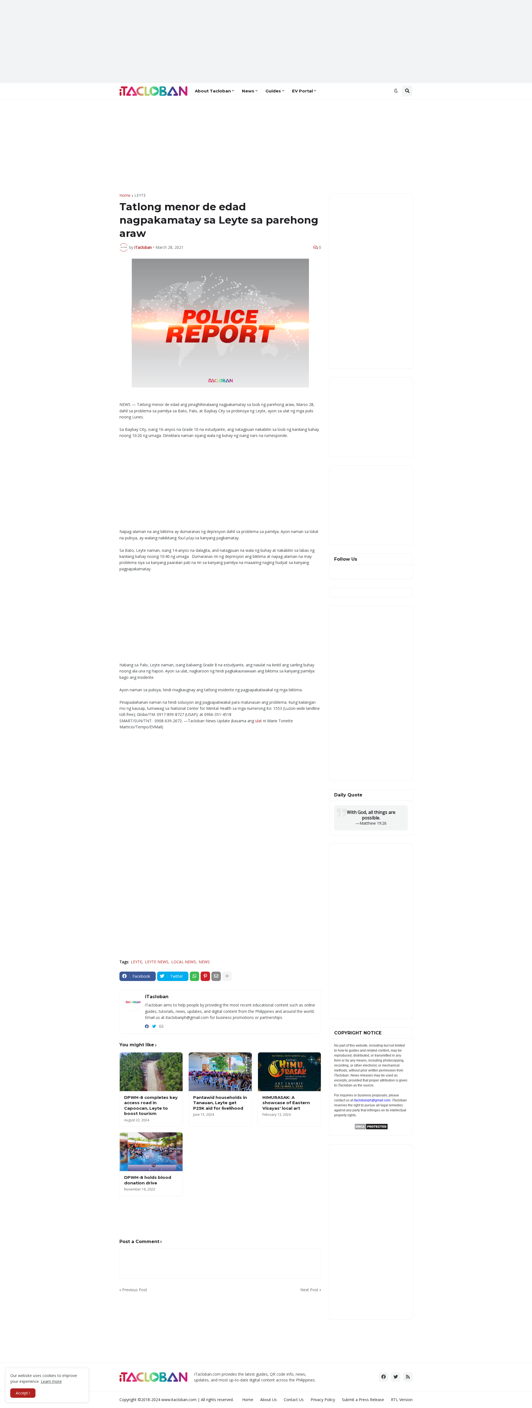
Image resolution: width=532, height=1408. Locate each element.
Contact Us (294, 1399)
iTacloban (156, 996)
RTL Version (402, 1399)
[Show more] (227, 976)
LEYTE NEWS (156, 961)
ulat (258, 720)
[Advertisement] (266, 41)
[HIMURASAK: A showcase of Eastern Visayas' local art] (289, 1071)
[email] (161, 1026)
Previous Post (134, 1289)
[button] (396, 91)
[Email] (216, 976)
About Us (268, 1399)
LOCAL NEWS (183, 961)
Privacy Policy (323, 1399)
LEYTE (140, 195)
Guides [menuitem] (273, 91)
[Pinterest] (205, 976)
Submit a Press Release (363, 1399)
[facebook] (147, 1026)
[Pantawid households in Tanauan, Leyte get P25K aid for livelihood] (220, 1071)
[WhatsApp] (194, 976)
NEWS (204, 961)
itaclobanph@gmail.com (372, 1100)
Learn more (51, 1381)
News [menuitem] (248, 91)
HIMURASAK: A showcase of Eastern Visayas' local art (286, 1103)
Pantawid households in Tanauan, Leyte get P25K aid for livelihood (220, 1103)
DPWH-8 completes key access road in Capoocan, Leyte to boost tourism (151, 1105)
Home (125, 195)
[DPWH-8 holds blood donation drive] (151, 1151)
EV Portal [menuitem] (302, 91)
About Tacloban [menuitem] (213, 91)
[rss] (408, 1377)
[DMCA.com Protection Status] (371, 1128)
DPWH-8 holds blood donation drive (147, 1180)
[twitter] (154, 1026)
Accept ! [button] (23, 1393)
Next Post (309, 1289)
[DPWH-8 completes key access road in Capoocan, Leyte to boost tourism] (151, 1071)
